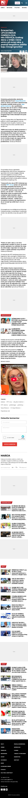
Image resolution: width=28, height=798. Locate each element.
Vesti (3, 566)
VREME (3, 664)
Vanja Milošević (20, 101)
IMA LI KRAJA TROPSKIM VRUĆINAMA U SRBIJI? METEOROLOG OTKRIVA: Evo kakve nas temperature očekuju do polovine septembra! (19, 696)
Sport (3, 756)
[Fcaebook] (21, 52)
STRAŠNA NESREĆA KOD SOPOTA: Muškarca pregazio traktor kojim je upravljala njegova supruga (19, 599)
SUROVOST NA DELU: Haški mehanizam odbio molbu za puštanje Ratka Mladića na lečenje (19, 625)
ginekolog (20, 405)
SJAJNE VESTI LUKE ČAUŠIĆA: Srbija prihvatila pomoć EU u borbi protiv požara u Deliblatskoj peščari (19, 590)
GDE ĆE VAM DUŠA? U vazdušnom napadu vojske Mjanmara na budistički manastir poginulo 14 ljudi (18, 581)
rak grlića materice (18, 402)
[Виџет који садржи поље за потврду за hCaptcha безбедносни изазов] (14, 437)
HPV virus (9, 402)
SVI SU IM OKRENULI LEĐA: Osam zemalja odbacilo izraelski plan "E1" (18, 616)
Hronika (24, 7)
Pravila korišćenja (19, 744)
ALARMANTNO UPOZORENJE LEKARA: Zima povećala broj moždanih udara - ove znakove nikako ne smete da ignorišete (19, 332)
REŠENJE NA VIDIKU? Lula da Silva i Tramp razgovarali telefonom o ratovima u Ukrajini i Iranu (19, 572)
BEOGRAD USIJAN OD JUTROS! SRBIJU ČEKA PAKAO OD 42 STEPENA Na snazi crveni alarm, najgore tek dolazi (19, 714)
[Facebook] (7, 322)
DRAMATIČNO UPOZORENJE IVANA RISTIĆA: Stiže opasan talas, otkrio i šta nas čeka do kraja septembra (19, 731)
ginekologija (12, 405)
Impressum (17, 747)
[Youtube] (7, 789)
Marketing (17, 756)
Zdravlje (4, 27)
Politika (17, 7)
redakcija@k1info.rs (8, 779)
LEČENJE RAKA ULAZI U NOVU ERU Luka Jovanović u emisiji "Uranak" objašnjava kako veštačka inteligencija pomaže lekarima (19, 322)
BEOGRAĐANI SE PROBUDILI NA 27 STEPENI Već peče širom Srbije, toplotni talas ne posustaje (19, 679)
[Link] (23, 52)
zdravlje (3, 402)
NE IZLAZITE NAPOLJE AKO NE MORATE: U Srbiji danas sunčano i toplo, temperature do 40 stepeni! (19, 722)
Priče (2, 763)
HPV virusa (10, 185)
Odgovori (24, 467)
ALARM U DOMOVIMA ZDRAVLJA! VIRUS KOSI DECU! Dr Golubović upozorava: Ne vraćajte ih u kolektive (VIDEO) (19, 526)
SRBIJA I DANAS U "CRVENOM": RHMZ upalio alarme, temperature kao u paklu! (19, 687)
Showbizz (4, 760)
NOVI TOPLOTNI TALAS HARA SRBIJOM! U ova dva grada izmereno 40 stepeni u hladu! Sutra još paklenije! (19, 705)
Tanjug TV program (20, 753)
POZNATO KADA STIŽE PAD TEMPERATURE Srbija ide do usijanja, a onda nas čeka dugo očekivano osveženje (19, 670)
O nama (16, 750)
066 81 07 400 (6, 777)
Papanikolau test (5, 411)
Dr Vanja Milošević (15, 408)
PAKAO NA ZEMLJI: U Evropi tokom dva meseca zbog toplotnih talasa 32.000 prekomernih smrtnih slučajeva (19, 607)
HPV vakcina (4, 405)
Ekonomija (4, 753)
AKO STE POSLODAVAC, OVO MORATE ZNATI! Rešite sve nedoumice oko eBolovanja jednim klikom (19, 517)
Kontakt (16, 760)
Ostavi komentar (9, 444)
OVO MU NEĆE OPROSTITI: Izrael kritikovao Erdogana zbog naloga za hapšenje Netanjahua (19, 634)
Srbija (3, 7)
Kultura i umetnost (7, 772)
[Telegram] (26, 52)
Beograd (9, 7)
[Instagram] (4, 789)
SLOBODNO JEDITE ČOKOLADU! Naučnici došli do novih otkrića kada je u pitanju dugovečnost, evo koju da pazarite (19, 535)
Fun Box (3, 769)
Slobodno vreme (6, 766)
